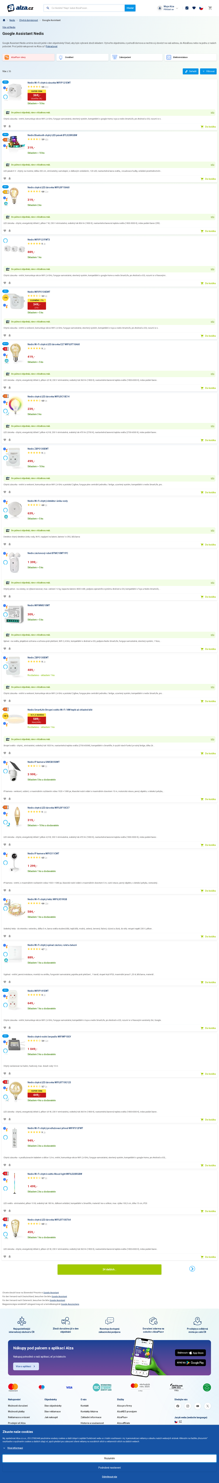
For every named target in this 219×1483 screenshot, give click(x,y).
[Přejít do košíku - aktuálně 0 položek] (210, 8)
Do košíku (210, 126)
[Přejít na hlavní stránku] (20, 8)
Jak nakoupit (51, 1417)
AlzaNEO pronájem (127, 1411)
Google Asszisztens (70, 1304)
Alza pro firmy (124, 1405)
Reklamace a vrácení (19, 1417)
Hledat (130, 8)
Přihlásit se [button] (169, 9)
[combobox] (84, 8)
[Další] (192, 1269)
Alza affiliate (123, 1423)
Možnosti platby (16, 1411)
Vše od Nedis (8, 27)
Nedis (12, 20)
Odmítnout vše (109, 1476)
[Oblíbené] (194, 8)
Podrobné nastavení (109, 1467)
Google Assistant (51, 20)
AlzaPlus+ (122, 1417)
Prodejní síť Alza (16, 1423)
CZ (180, 1421)
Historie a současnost (92, 1423)
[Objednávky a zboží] (187, 8)
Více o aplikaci (23, 1366)
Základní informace (91, 1417)
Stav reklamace (52, 1411)
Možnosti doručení (18, 1405)
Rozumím (109, 1458)
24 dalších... (109, 1269)
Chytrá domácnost (28, 20)
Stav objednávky (52, 1405)
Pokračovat (51, 46)
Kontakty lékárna (89, 1411)
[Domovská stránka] (3, 20)
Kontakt (84, 1405)
